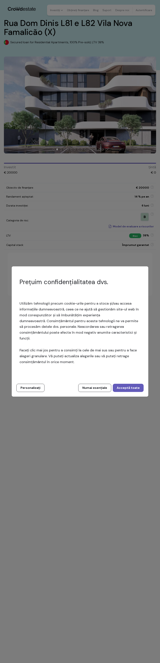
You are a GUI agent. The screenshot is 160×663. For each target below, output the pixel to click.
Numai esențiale (94, 388)
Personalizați (30, 388)
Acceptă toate (128, 388)
